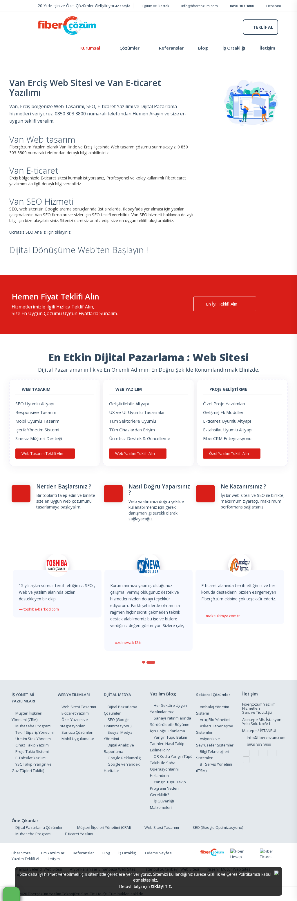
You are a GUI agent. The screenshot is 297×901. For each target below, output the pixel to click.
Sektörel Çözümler (213, 694)
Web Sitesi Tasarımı (78, 706)
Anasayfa (122, 5)
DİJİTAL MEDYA (117, 694)
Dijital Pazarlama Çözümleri (39, 827)
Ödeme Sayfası (158, 852)
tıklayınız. (161, 886)
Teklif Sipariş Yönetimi (34, 732)
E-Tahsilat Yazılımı (30, 757)
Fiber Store (21, 852)
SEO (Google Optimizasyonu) (218, 827)
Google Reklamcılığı (125, 757)
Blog (203, 48)
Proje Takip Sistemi (32, 751)
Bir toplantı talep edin (56, 495)
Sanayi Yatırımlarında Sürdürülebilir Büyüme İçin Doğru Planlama (170, 724)
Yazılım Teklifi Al (25, 858)
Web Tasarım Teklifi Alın (42, 453)
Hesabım (273, 5)
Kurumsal (90, 48)
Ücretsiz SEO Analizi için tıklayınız (39, 232)
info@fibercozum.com (199, 5)
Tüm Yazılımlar (51, 852)
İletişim (267, 48)
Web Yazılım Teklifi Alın (135, 453)
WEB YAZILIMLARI (74, 694)
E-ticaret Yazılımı (75, 713)
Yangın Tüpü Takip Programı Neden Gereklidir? (168, 788)
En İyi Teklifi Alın (222, 304)
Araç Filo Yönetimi (215, 719)
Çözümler (129, 48)
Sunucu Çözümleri (77, 732)
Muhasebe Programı (33, 726)
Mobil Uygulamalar (77, 738)
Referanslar (171, 48)
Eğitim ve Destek (155, 5)
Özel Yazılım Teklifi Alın (229, 453)
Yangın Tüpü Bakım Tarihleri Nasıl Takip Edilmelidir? (168, 744)
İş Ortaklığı (233, 48)
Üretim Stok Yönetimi (33, 738)
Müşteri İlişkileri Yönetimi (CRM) (104, 827)
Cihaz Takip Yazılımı (32, 745)
